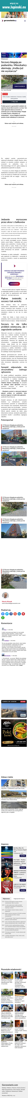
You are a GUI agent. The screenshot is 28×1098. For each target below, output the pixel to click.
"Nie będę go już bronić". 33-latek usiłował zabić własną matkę (15, 933)
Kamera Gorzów (21, 1087)
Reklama (9, 1087)
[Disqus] (14, 646)
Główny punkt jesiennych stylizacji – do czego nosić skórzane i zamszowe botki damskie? (21, 1044)
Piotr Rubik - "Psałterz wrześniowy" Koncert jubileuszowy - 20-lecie (20, 861)
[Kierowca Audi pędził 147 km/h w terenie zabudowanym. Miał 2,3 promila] (7, 975)
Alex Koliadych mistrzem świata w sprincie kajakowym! (14, 910)
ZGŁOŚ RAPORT (14, 284)
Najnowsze (6, 898)
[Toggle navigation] (25, 21)
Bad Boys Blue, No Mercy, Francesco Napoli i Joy (20, 849)
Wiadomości (4, 59)
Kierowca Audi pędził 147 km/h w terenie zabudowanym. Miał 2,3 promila (13, 902)
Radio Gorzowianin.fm (7, 1089)
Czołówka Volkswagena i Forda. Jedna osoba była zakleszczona (14, 936)
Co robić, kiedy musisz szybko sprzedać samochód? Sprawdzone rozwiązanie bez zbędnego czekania (14, 906)
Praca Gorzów (16, 1089)
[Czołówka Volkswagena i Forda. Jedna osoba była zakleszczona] (7, 1037)
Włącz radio (15, 101)
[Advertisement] (14, 38)
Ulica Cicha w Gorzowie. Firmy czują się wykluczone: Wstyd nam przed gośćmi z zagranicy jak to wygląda (12, 811)
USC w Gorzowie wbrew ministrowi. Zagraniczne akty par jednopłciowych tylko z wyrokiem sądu (15, 922)
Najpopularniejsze (19, 898)
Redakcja (4, 1087)
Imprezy (5, 844)
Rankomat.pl (15, 1091)
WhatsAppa (8, 278)
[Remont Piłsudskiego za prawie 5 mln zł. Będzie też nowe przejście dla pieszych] (7, 1023)
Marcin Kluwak (7, 601)
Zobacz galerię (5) (20, 86)
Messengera (19, 276)
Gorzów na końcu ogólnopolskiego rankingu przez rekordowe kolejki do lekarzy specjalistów (15, 926)
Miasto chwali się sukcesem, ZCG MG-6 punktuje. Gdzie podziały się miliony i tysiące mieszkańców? (15, 915)
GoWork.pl (8, 1091)
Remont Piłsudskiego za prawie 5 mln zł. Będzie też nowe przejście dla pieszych (15, 929)
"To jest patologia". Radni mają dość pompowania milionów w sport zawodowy (15, 919)
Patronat (14, 1087)
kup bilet (23, 855)
